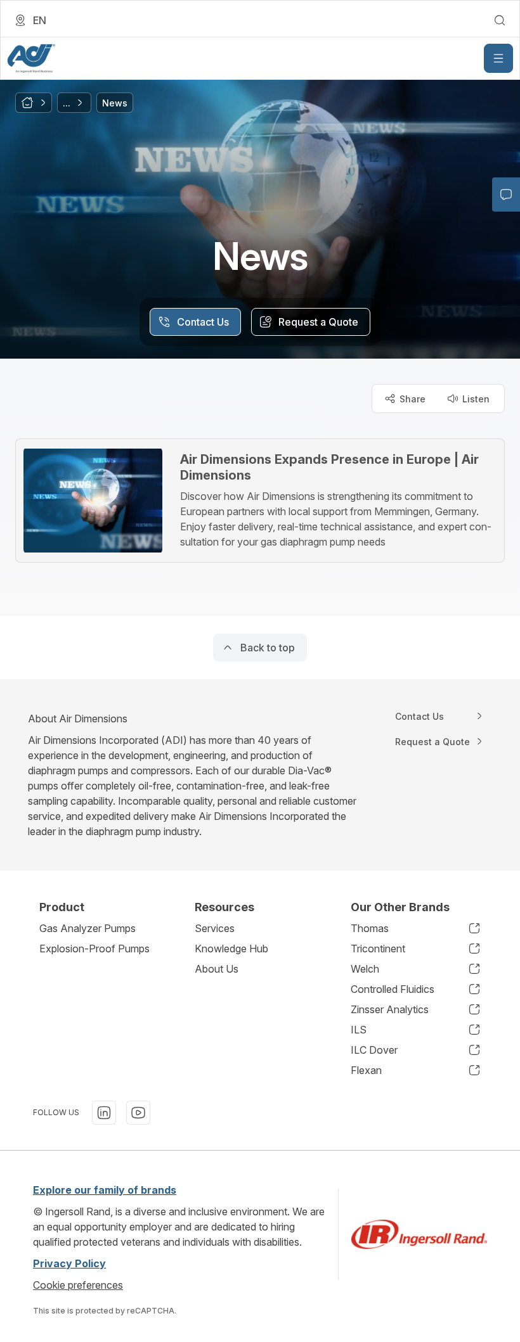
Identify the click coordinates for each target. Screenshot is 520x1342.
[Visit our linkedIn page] (104, 1113)
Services (215, 928)
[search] (499, 20)
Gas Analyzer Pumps (87, 928)
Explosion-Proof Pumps (94, 948)
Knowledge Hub (231, 948)
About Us (216, 968)
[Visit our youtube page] (138, 1113)
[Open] (498, 58)
